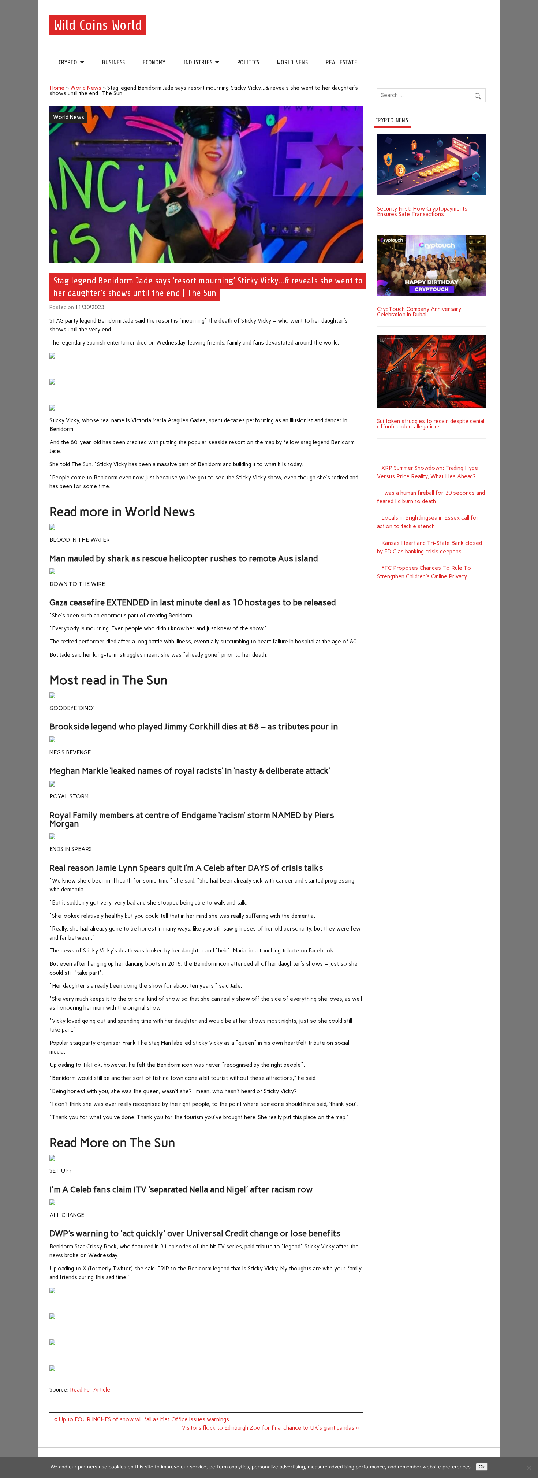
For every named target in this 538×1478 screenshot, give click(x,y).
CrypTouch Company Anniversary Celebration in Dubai (419, 312)
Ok (482, 1467)
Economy (154, 62)
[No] (529, 1467)
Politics (248, 62)
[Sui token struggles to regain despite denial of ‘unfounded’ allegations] (431, 337)
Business (113, 62)
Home (56, 88)
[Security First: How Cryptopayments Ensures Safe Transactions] (431, 136)
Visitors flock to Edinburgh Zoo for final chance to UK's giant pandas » (270, 1428)
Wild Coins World (98, 25)
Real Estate (341, 62)
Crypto (68, 62)
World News (292, 62)
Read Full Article (90, 1389)
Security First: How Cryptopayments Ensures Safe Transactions (422, 211)
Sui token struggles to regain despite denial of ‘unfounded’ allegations (430, 424)
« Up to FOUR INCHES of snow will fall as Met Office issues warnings (141, 1419)
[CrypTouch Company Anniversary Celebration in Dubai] (431, 237)
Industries (197, 62)
